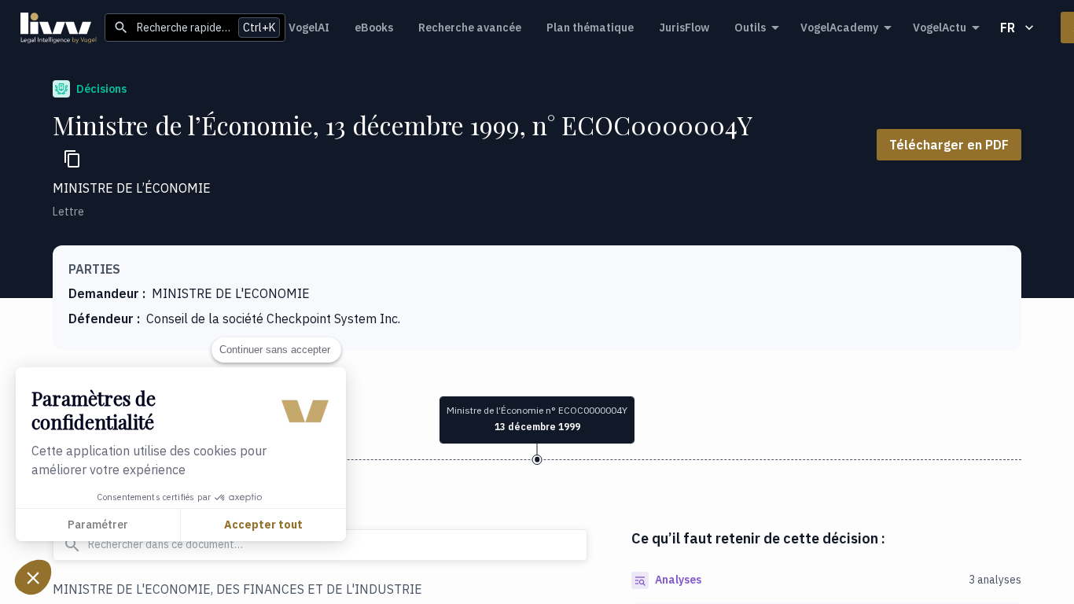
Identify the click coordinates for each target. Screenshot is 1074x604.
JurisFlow (684, 27)
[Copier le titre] (72, 158)
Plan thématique (590, 27)
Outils (750, 27)
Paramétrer (98, 524)
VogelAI (309, 27)
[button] (33, 577)
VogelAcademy (839, 27)
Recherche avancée (469, 27)
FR (1007, 27)
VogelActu (939, 27)
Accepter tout (263, 524)
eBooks (374, 27)
